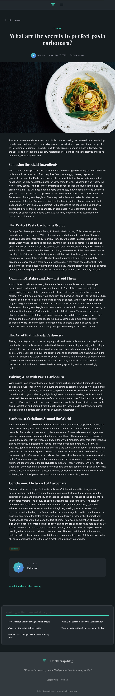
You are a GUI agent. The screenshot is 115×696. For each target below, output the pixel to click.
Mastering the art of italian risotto (24, 628)
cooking (17, 20)
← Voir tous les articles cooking (25, 586)
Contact (64, 680)
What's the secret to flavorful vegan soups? (82, 621)
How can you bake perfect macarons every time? (28, 636)
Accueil (8, 20)
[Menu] (62, 5)
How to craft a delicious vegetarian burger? (29, 621)
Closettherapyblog (61, 661)
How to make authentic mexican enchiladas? (83, 628)
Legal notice (52, 680)
